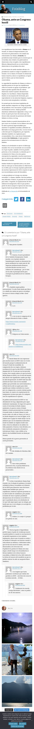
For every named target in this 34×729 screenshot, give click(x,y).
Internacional (7, 17)
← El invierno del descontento (7, 224)
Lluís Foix (6, 25)
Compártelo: (7, 199)
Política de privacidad (17, 726)
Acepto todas (13, 723)
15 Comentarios (21, 25)
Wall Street (27, 216)
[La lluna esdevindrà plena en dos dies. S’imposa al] (17, 628)
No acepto (22, 723)
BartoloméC (16, 250)
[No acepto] (32, 720)
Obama (20, 216)
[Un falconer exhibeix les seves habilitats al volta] (17, 659)
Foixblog (18, 9)
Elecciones (9, 213)
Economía (21, 17)
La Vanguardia (13, 191)
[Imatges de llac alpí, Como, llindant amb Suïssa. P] (17, 691)
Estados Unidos (6, 216)
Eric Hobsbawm (18, 213)
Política (14, 17)
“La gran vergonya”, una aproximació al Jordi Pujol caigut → (24, 225)
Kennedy (14, 216)
